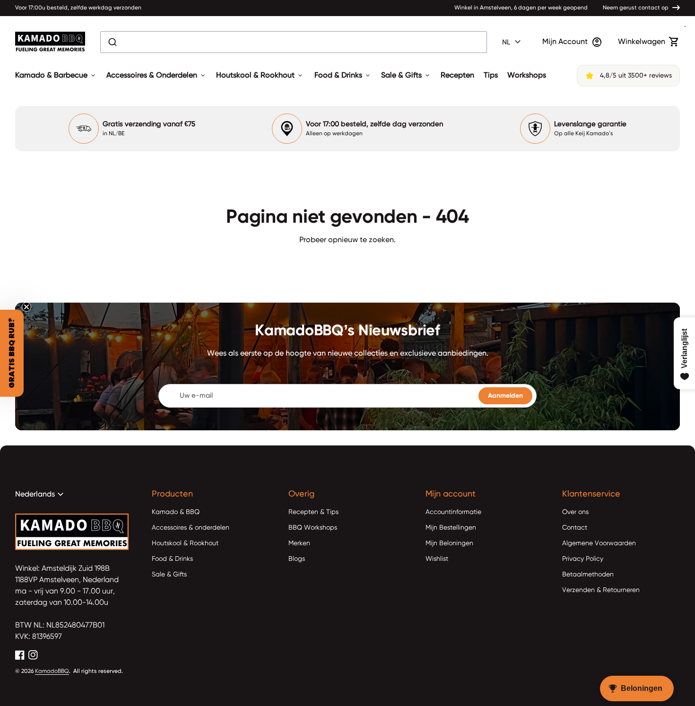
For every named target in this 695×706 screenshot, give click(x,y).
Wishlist (437, 559)
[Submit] (112, 42)
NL (512, 42)
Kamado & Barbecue (56, 75)
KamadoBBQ (52, 671)
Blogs (296, 559)
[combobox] (293, 42)
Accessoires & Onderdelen (156, 75)
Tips (491, 75)
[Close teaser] (26, 307)
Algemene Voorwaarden (599, 543)
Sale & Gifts (406, 75)
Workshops (526, 75)
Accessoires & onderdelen (190, 527)
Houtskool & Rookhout (260, 75)
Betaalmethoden (588, 574)
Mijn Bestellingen (451, 527)
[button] (12, 353)
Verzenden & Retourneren (601, 590)
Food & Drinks (343, 75)
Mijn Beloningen (449, 543)
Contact (574, 527)
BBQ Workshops (312, 527)
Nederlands (40, 494)
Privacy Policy (582, 559)
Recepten (457, 75)
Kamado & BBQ (176, 512)
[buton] (512, 42)
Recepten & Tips (313, 512)
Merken (299, 543)
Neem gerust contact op (636, 8)
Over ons (575, 512)
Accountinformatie (453, 512)
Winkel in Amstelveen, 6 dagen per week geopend (521, 8)
